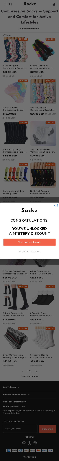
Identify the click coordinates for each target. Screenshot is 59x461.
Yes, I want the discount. (29, 242)
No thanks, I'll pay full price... (29, 251)
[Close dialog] (56, 205)
